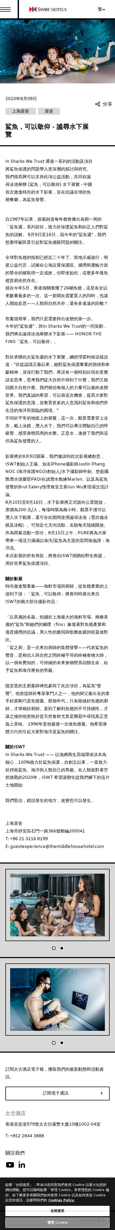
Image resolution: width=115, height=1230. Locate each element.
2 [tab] (62, 948)
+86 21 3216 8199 (29, 839)
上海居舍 (13, 823)
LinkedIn (21, 1164)
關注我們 (15, 1153)
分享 (107, 104)
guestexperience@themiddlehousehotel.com (56, 846)
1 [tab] (54, 948)
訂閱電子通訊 (55, 1093)
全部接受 (58, 1211)
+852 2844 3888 (27, 1136)
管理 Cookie (57, 1222)
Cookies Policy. (61, 1200)
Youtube (9, 1164)
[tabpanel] (57, 905)
